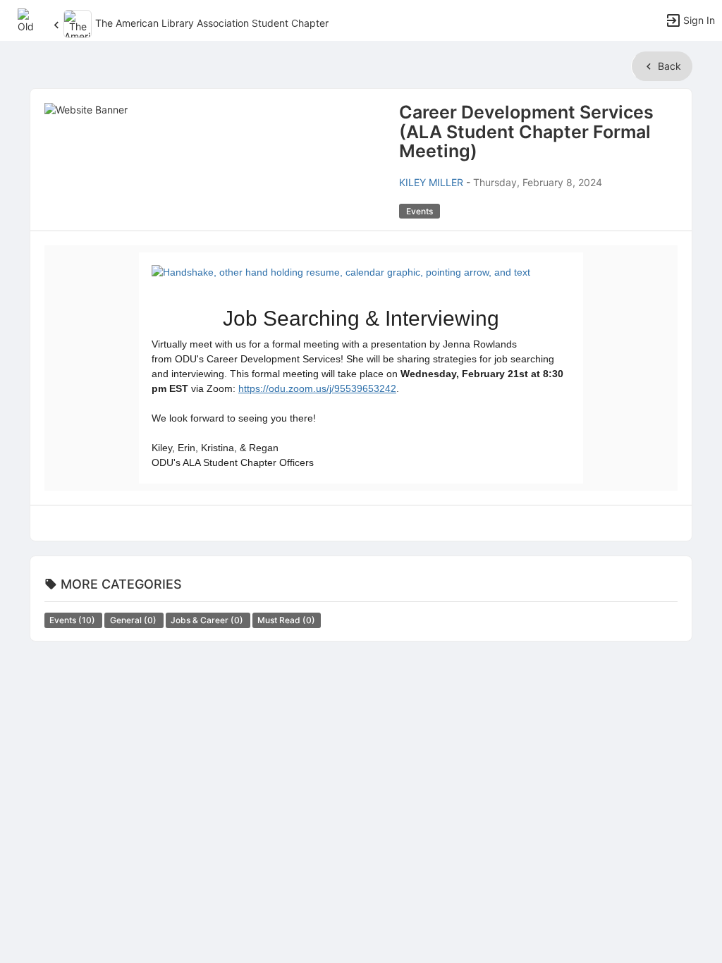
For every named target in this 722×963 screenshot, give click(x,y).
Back (668, 66)
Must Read (286, 620)
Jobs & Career (208, 620)
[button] (30, 19)
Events (73, 620)
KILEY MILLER (431, 182)
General (134, 620)
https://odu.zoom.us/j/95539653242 (317, 388)
